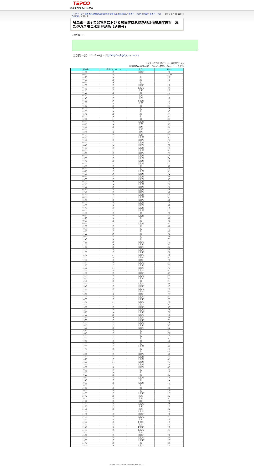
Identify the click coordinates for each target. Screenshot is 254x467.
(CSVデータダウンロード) (123, 55)
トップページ (77, 14)
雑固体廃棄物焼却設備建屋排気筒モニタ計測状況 (106, 14)
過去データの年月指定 (138, 14)
